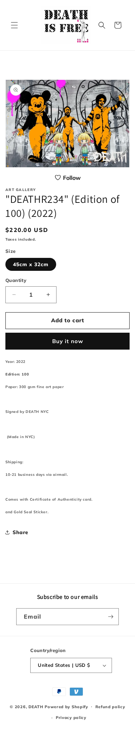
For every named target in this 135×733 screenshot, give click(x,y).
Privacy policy (71, 717)
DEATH (36, 706)
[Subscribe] (110, 616)
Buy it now (67, 341)
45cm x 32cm (31, 264)
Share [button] (20, 532)
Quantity (15, 280)
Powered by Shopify (66, 706)
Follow (72, 177)
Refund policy (110, 706)
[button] (14, 25)
